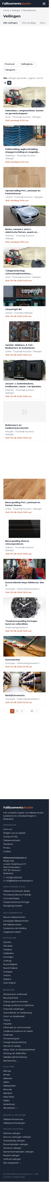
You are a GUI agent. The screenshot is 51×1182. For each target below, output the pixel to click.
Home (6, 10)
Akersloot (7, 1093)
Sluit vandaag (29, 22)
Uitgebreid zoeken (12, 932)
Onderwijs (8, 1035)
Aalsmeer (7, 1078)
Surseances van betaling (14, 928)
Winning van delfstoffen (14, 1053)
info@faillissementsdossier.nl (19, 881)
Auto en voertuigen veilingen (17, 1137)
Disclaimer (8, 844)
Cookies (7, 851)
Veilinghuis (27, 64)
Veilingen (16, 10)
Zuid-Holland (9, 983)
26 (32, 711)
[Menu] (44, 3)
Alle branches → (10, 1061)
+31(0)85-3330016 (13, 877)
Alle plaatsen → (10, 1108)
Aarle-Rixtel (8, 1097)
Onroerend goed (11, 1038)
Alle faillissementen (12, 924)
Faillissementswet (11, 840)
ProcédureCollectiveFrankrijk (17, 894)
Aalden (6, 1100)
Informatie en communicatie (17, 1027)
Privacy (6, 848)
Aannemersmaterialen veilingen (18, 1152)
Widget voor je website (14, 833)
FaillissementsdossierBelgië (16, 891)
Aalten (6, 1082)
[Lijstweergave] (5, 83)
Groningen (8, 957)
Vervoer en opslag (11, 1046)
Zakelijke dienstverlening (15, 1057)
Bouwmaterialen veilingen (15, 1144)
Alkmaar (7, 1071)
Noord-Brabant (10, 964)
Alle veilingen (10, 22)
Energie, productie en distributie (18, 1005)
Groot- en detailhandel (13, 1016)
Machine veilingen (12, 1133)
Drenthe (7, 942)
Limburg (7, 960)
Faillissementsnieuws (13, 1119)
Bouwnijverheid (10, 998)
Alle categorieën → (12, 1163)
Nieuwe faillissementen (14, 917)
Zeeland (7, 979)
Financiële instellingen (13, 1009)
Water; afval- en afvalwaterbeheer (19, 1049)
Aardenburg (9, 1104)
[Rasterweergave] (9, 83)
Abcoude (7, 1089)
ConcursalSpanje (11, 898)
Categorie (10, 69)
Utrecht (7, 975)
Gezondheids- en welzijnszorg (17, 1012)
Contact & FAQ (10, 836)
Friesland (7, 949)
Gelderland (8, 953)
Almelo (6, 1074)
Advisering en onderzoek (15, 994)
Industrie (7, 1024)
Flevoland (7, 946)
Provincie (10, 64)
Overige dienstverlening (14, 1042)
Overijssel (7, 972)
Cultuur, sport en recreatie (15, 1001)
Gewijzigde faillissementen (16, 921)
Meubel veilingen (11, 1155)
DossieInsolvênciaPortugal (16, 902)
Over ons (7, 829)
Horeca (6, 1020)
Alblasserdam (9, 1086)
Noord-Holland (10, 968)
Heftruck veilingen (12, 1159)
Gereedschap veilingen (14, 1140)
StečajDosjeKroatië (12, 906)
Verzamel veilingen (12, 1148)
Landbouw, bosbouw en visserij (18, 1031)
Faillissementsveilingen (14, 1123)
